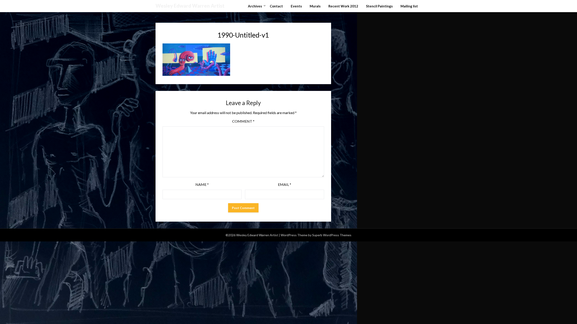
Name (202, 184)
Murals (315, 6)
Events (296, 6)
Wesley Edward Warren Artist (190, 6)
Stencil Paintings (379, 6)
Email (284, 184)
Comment (243, 121)
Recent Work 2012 (343, 6)
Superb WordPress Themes (331, 235)
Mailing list (409, 6)
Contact (276, 6)
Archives (255, 6)
